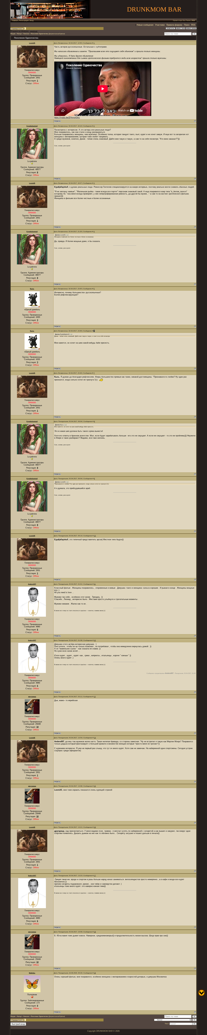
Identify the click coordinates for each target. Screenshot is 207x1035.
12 (95, 640)
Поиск (186, 25)
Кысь (32, 289)
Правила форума (174, 25)
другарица (32, 696)
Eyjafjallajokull (32, 126)
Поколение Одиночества (39, 33)
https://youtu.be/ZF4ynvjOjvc (67, 117)
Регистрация (23, 20)
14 (95, 738)
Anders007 (32, 584)
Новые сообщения (145, 25)
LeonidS (32, 43)
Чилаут (19, 33)
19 (95, 973)
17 (95, 875)
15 (95, 786)
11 (95, 584)
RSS (193, 20)
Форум (12, 33)
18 (95, 932)
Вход (31, 20)
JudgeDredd (33, 31)
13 (95, 696)
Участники (160, 25)
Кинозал (26, 33)
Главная (15, 20)
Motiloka (32, 973)
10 (95, 536)
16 (95, 827)
